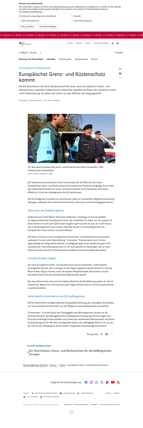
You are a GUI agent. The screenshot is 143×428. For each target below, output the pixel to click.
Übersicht (94, 404)
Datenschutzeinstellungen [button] (110, 404)
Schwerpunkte (65, 59)
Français (79, 43)
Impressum (67, 404)
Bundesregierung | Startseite (35, 365)
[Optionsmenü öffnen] (120, 78)
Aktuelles (51, 59)
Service (95, 59)
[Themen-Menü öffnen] (40, 52)
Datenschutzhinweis (101, 43)
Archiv (62, 365)
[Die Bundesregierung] (25, 45)
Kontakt (88, 43)
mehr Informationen (30, 21)
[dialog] (71, 16)
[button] (123, 43)
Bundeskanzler (81, 59)
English (70, 43)
